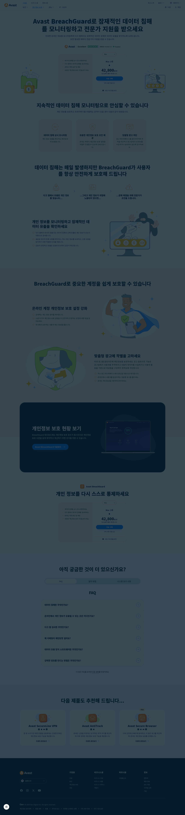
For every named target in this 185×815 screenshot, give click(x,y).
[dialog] (92, 407)
